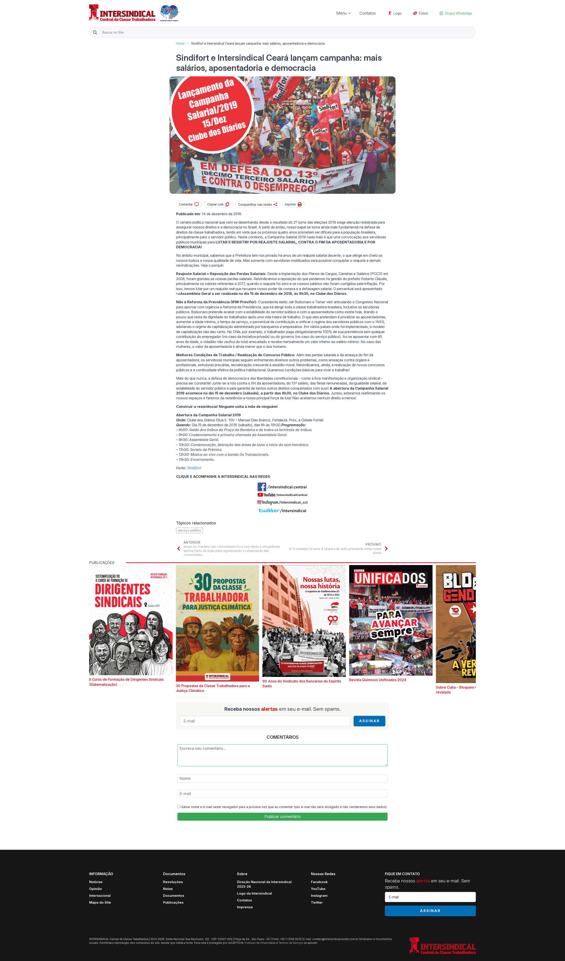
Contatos (368, 13)
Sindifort (194, 468)
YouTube (318, 889)
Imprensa (245, 907)
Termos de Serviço (291, 942)
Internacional (100, 895)
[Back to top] (554, 950)
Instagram (319, 895)
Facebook (319, 882)
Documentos (173, 895)
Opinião (95, 889)
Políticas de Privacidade (260, 942)
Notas (168, 889)
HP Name (90, 41)
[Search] (95, 32)
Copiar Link (215, 204)
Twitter (317, 902)
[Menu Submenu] (351, 13)
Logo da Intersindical (254, 893)
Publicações (173, 902)
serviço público (189, 530)
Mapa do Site (100, 902)
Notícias (96, 882)
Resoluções (173, 882)
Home (180, 43)
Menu (341, 13)
